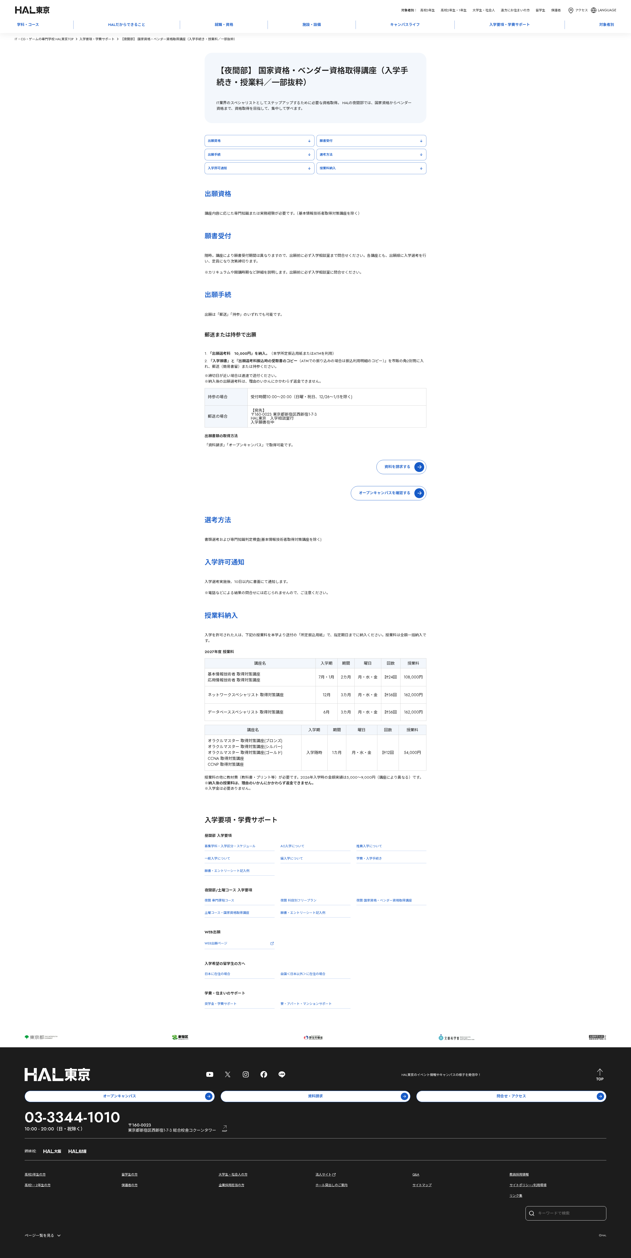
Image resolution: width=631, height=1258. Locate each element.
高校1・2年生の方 (38, 1185)
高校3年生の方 (35, 1174)
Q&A (415, 1174)
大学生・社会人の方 (233, 1174)
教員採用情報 (519, 1174)
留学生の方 (130, 1174)
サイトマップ (422, 1185)
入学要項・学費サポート (509, 24)
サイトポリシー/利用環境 (527, 1185)
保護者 (556, 10)
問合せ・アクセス (511, 1096)
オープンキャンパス (119, 1096)
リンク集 (515, 1195)
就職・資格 (224, 24)
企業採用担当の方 (231, 1185)
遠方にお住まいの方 (515, 10)
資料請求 (315, 1096)
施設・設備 (311, 24)
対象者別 (606, 24)
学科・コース (28, 24)
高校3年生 (427, 10)
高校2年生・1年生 (454, 10)
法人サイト (324, 1174)
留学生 (540, 10)
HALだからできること (126, 24)
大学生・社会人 (484, 10)
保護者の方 (130, 1185)
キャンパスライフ (405, 24)
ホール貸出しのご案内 (332, 1185)
